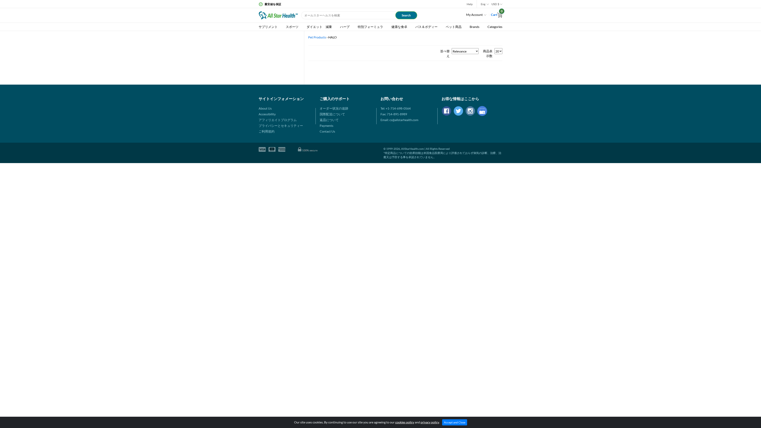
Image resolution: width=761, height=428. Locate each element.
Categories (495, 27)
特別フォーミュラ (370, 27)
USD (495, 4)
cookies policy (404, 422)
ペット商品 (454, 27)
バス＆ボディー (426, 27)
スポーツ (292, 27)
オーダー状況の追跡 (334, 108)
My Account (474, 14)
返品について (329, 120)
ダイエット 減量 (319, 27)
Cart (496, 14)
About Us (265, 108)
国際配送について (332, 114)
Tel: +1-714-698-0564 (395, 108)
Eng (483, 4)
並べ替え (445, 53)
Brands (474, 27)
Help (470, 4)
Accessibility (267, 114)
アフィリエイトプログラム (278, 120)
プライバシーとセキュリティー (281, 125)
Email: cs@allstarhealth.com (399, 120)
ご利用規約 (266, 131)
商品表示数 (487, 53)
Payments (326, 125)
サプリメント (268, 27)
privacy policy (430, 422)
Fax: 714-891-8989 (393, 114)
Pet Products (317, 37)
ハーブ (345, 27)
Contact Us (327, 131)
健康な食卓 (399, 27)
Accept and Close (454, 422)
